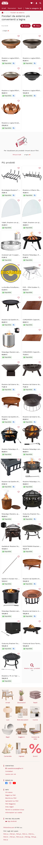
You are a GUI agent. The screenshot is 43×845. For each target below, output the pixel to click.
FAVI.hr (6, 837)
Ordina (26, 26)
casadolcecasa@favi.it (15, 768)
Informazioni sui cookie (13, 812)
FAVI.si (5, 840)
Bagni (8, 737)
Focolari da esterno (17, 12)
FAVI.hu (31, 834)
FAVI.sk (12, 834)
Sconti (35, 756)
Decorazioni (12, 8)
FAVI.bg (27, 837)
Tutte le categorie (32, 8)
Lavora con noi (10, 774)
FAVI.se (12, 837)
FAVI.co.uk (20, 837)
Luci (7, 720)
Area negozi (9, 807)
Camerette (7, 756)
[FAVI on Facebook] (6, 783)
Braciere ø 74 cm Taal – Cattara (13, 676)
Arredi (4, 8)
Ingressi (21, 756)
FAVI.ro (25, 834)
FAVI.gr (34, 837)
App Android (12, 821)
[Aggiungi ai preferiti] (18, 36)
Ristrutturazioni (22, 720)
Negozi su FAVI (10, 795)
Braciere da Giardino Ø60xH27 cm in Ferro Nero (19, 320)
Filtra (38, 26)
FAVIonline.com (8, 827)
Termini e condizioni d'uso (14, 809)
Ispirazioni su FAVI (11, 801)
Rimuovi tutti (17, 154)
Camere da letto (35, 738)
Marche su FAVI (10, 798)
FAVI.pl (18, 834)
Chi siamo (8, 792)
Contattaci (9, 771)
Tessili (20, 8)
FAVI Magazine (10, 804)
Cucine (35, 720)
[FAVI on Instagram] (10, 783)
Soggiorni (21, 737)
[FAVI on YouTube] (14, 783)
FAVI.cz (6, 834)
